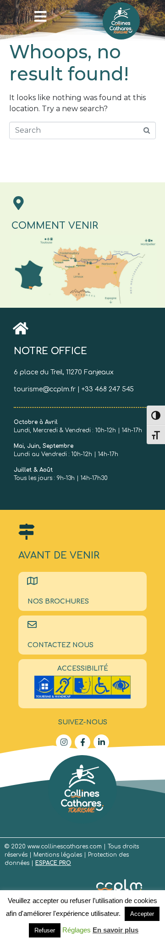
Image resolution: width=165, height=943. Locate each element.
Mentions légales (58, 855)
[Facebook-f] (82, 742)
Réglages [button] (76, 930)
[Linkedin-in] (101, 742)
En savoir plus (115, 930)
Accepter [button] (142, 913)
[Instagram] (64, 742)
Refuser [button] (44, 930)
